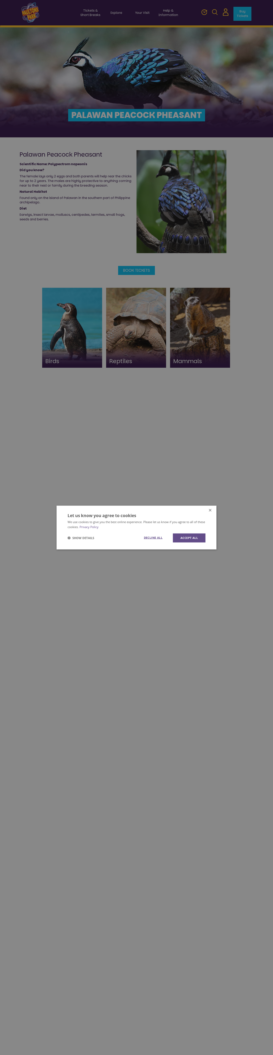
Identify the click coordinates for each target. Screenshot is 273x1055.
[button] (81, 538)
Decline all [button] (153, 537)
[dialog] (136, 527)
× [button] (209, 510)
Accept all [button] (189, 538)
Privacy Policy (89, 527)
